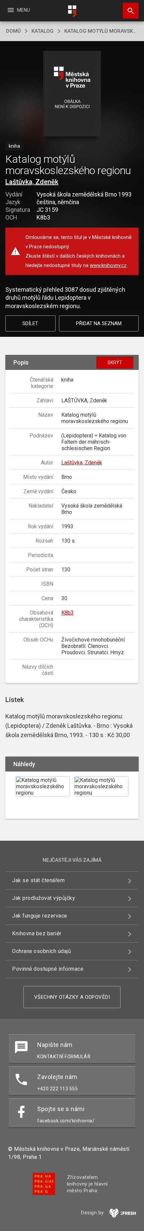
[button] (72, 94)
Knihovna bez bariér (37, 933)
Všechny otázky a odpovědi (72, 997)
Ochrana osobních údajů (41, 951)
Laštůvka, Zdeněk (31, 182)
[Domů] (72, 11)
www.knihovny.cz (108, 265)
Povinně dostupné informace (47, 969)
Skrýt (114, 362)
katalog (42, 31)
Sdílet (30, 323)
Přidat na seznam (99, 323)
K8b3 (67, 612)
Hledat (128, 11)
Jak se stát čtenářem (38, 880)
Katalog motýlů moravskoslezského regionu (101, 31)
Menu (18, 10)
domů (13, 31)
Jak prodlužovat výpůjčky (43, 898)
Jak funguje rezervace (39, 916)
